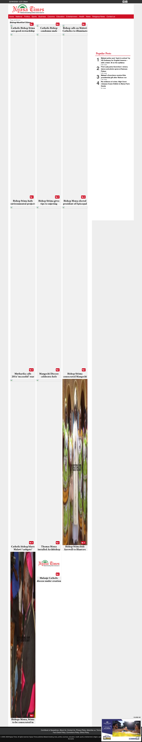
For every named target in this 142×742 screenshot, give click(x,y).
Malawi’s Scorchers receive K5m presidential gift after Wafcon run (114, 76)
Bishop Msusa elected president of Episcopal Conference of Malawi (75, 203)
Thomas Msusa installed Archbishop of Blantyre (49, 549)
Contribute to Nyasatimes (50, 730)
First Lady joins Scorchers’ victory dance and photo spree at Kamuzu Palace (114, 69)
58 (32, 543)
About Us (63, 730)
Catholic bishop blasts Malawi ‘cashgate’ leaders (23, 549)
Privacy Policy (81, 730)
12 (84, 543)
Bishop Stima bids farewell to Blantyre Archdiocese (75, 549)
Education (60, 16)
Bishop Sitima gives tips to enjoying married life (48, 203)
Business (42, 16)
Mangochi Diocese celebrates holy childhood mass (49, 376)
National (19, 16)
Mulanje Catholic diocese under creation (49, 579)
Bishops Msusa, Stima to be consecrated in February (22, 722)
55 (32, 370)
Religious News (98, 16)
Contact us (111, 16)
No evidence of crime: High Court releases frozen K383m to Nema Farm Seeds (115, 83)
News (88, 16)
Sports (34, 16)
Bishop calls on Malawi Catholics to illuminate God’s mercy (75, 30)
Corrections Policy (73, 732)
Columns (51, 16)
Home (11, 16)
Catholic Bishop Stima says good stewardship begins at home (23, 30)
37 (58, 197)
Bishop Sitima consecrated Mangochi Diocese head (75, 376)
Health (81, 16)
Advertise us (91, 730)
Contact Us (71, 730)
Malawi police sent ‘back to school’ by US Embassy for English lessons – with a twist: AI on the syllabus (115, 60)
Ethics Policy (84, 732)
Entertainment (71, 16)
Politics (27, 16)
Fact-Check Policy (59, 732)
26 (84, 197)
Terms (99, 730)
